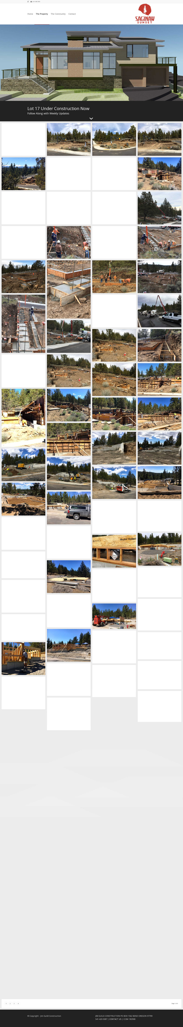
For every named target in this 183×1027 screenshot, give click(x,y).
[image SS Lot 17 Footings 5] (115, 346)
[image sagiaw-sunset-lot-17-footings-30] (69, 290)
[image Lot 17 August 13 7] (160, 775)
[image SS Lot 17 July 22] (160, 707)
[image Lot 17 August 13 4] (24, 795)
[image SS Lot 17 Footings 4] (160, 346)
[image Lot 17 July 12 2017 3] (24, 659)
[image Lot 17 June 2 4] (69, 509)
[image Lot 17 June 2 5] (24, 500)
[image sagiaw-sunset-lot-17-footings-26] (115, 277)
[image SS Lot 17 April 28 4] (160, 174)
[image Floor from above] (24, 597)
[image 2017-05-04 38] (69, 406)
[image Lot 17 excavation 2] (115, 140)
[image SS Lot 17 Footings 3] (24, 371)
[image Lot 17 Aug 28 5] (69, 853)
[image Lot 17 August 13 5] (69, 783)
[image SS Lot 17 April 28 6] (69, 174)
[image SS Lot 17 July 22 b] (69, 680)
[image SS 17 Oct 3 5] (115, 948)
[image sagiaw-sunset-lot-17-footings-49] (160, 209)
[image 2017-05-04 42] (115, 415)
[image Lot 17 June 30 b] (115, 616)
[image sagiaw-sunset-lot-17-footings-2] (69, 337)
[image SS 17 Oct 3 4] (69, 957)
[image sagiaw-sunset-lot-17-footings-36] (115, 243)
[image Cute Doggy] (115, 586)
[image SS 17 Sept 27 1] (69, 887)
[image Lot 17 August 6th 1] (160, 741)
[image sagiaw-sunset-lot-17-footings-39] (69, 243)
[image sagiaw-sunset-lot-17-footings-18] (24, 324)
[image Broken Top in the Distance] (160, 583)
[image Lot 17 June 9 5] (24, 565)
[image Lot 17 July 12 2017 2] (160, 646)
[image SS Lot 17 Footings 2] (69, 371)
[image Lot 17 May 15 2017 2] (160, 449)
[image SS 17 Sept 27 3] (24, 907)
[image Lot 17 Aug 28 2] (24, 833)
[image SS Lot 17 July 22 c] (115, 682)
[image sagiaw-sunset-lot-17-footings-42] (24, 243)
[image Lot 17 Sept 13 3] (160, 870)
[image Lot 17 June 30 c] (24, 628)
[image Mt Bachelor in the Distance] (69, 612)
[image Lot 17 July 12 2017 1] (115, 647)
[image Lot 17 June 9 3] (115, 552)
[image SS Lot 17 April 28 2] (69, 209)
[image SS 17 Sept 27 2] (160, 904)
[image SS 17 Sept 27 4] (115, 913)
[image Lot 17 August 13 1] (69, 818)
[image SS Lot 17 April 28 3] (24, 209)
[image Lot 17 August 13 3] (160, 809)
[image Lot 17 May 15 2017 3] (24, 465)
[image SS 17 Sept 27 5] (69, 922)
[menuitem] (30, 13)
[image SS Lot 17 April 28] (115, 209)
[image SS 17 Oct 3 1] (115, 982)
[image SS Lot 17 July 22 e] (69, 715)
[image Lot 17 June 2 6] (160, 483)
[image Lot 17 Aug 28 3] (160, 839)
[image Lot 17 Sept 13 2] (24, 872)
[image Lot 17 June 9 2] (160, 550)
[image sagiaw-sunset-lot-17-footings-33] (24, 277)
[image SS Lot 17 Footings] (115, 380)
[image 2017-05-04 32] (24, 419)
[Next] (181, 62)
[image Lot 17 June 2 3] (115, 518)
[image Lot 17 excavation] (160, 140)
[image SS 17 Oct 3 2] (24, 976)
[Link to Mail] (31, 1)
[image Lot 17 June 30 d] (69, 646)
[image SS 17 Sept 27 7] (24, 942)
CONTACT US (115, 1019)
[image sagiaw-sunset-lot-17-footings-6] (160, 312)
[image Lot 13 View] (24, 174)
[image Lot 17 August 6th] (115, 747)
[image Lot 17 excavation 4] (24, 140)
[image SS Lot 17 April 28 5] (115, 174)
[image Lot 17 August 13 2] (115, 815)
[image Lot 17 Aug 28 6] (24, 761)
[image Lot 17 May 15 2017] (115, 449)
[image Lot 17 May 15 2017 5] (115, 483)
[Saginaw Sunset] (145, 13)
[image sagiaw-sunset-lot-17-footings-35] (160, 243)
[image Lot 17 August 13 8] (69, 749)
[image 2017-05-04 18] (160, 380)
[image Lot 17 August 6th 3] (24, 728)
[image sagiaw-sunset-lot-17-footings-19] (160, 277)
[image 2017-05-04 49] (160, 415)
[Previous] (2, 62)
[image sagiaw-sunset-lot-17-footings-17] (115, 312)
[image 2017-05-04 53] (69, 440)
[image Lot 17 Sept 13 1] (115, 880)
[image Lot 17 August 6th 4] (115, 714)
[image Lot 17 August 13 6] (115, 782)
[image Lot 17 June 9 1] (69, 543)
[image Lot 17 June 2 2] (160, 517)
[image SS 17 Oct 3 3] (160, 972)
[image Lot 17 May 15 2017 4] (69, 474)
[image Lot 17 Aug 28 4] (115, 847)
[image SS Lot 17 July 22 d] (24, 694)
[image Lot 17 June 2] (24, 534)
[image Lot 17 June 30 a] (160, 615)
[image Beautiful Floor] (69, 577)
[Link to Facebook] (28, 1)
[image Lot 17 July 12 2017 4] (160, 676)
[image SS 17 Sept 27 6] (160, 938)
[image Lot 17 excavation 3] (69, 140)
